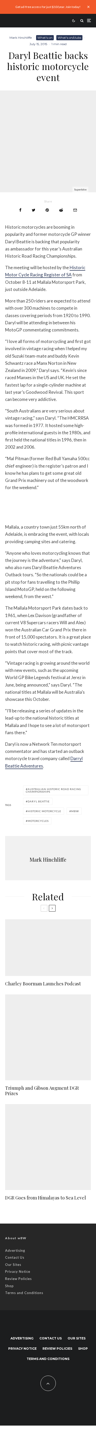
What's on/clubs (69, 37)
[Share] (20, 210)
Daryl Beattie (39, 801)
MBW (75, 811)
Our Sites (13, 1265)
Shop (9, 1286)
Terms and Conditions (24, 1293)
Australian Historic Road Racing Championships (53, 790)
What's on (44, 37)
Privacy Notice (17, 1271)
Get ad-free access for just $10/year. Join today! (48, 7)
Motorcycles (38, 820)
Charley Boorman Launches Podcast (43, 984)
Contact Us (14, 1257)
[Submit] (61, 210)
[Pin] (47, 210)
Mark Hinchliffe (20, 37)
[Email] (75, 210)
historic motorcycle (44, 811)
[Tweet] (33, 210)
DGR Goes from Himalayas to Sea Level (45, 1198)
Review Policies (18, 1279)
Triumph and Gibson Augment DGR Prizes (42, 1090)
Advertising (15, 1250)
